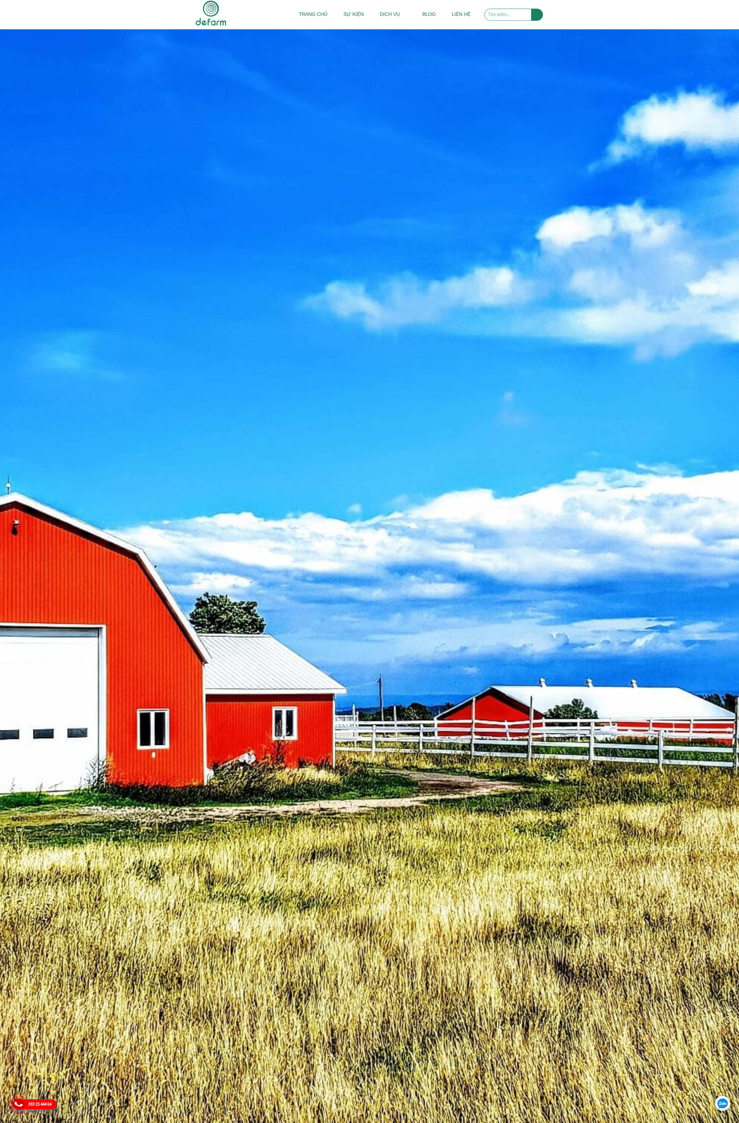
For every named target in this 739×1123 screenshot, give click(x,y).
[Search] (537, 14)
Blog (429, 14)
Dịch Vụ (390, 14)
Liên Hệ (461, 14)
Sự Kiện (354, 14)
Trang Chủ (313, 14)
